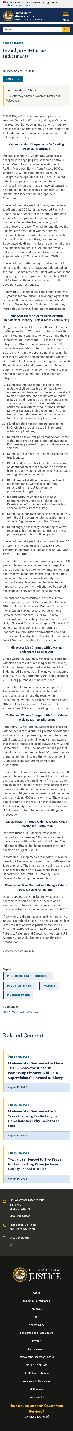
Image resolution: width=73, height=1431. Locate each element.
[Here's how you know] (36, 4)
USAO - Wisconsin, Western (20, 1012)
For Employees (36, 1349)
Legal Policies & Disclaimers (36, 1333)
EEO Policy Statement (37, 1373)
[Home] (23, 20)
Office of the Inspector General (36, 1357)
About (36, 1292)
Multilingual (37, 1389)
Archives (36, 1308)
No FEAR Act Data (36, 1365)
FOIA (36, 1316)
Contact (35, 1416)
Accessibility (36, 1325)
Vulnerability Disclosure (37, 1381)
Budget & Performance (36, 1300)
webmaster (23, 1216)
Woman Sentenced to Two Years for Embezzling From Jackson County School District (34, 1164)
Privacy (36, 1340)
